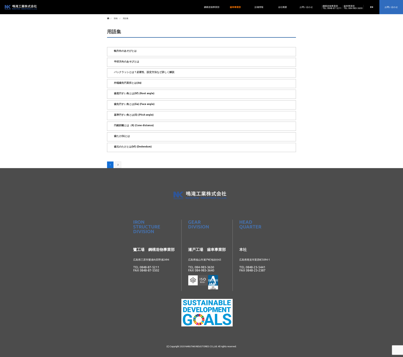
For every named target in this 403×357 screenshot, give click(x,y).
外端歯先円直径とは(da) (128, 82)
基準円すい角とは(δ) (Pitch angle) (134, 114)
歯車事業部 (235, 7)
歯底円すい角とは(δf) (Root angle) (134, 93)
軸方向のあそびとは (125, 50)
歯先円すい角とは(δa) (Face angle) (134, 104)
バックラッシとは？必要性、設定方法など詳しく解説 (144, 72)
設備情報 (259, 7)
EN (371, 7)
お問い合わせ (306, 7)
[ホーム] (108, 15)
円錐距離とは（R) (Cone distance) (134, 125)
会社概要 (282, 7)
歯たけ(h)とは (122, 136)
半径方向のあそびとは (126, 61)
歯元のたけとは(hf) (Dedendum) (133, 146)
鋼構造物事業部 (211, 7)
